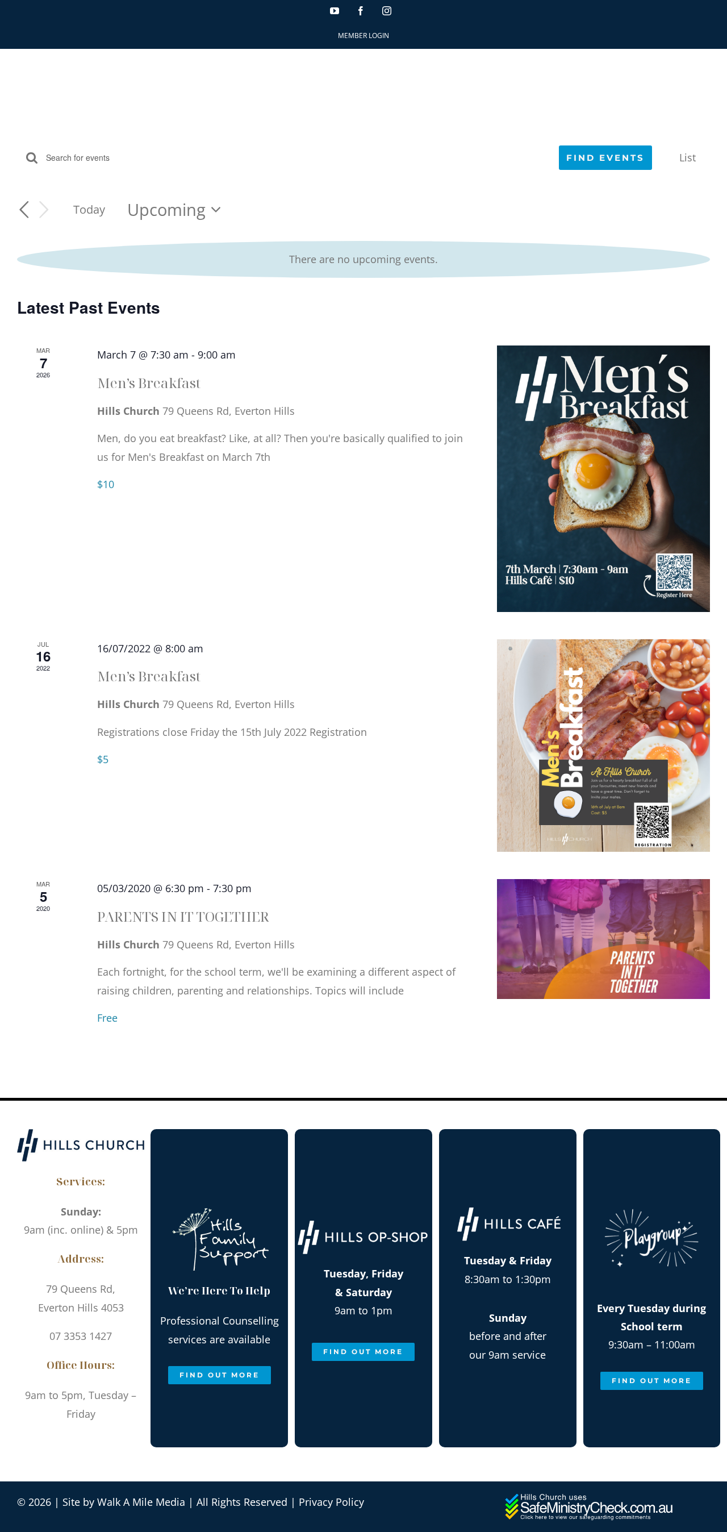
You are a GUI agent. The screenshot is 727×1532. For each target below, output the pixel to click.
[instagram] (93, 1440)
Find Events (605, 157)
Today (89, 209)
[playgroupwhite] (651, 1197)
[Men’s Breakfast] (603, 478)
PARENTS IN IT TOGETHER (183, 916)
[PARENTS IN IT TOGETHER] (603, 939)
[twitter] (119, 1440)
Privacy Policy (331, 1502)
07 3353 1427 (80, 1336)
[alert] (363, 259)
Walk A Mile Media (141, 1502)
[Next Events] (44, 210)
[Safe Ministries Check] (590, 1498)
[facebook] (68, 1440)
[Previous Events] (24, 210)
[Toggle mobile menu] (704, 68)
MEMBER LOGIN (363, 35)
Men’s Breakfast (148, 382)
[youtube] (42, 1440)
